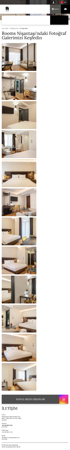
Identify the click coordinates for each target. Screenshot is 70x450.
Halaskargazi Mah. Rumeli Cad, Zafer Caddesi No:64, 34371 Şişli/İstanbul (12, 418)
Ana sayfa (5, 28)
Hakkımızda (14, 28)
